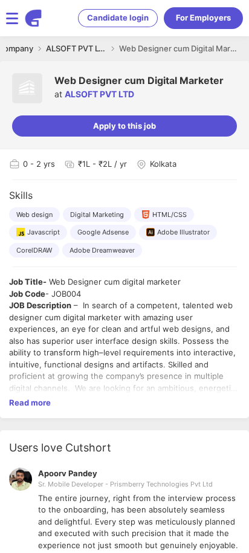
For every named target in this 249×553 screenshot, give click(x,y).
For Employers (203, 17)
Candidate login (118, 17)
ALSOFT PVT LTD (99, 94)
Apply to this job (124, 126)
